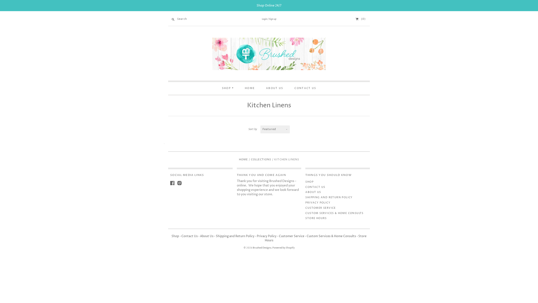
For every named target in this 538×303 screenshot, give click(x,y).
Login (264, 19)
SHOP (227, 88)
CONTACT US (305, 88)
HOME (250, 88)
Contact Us (315, 187)
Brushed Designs (262, 247)
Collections (261, 159)
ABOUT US (274, 88)
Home (243, 159)
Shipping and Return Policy (328, 197)
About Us (313, 192)
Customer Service (320, 208)
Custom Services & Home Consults (334, 213)
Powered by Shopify (283, 247)
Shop (309, 182)
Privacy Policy (317, 203)
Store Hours (316, 218)
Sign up (272, 19)
